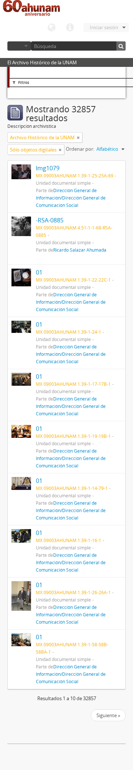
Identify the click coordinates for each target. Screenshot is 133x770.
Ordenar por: (80, 149)
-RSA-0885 (50, 220)
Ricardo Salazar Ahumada (79, 250)
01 (39, 272)
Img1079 (47, 168)
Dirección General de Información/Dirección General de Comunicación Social (71, 197)
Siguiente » (108, 715)
